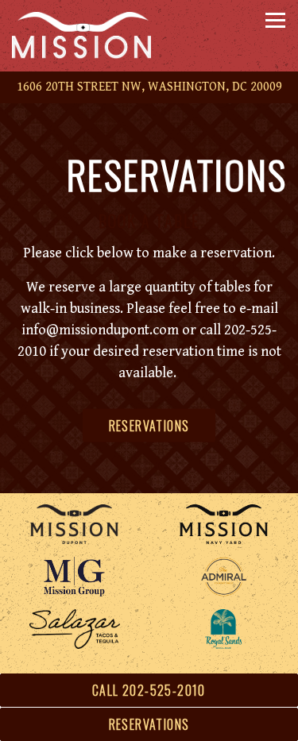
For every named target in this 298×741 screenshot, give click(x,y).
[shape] (74, 629)
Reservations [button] (149, 724)
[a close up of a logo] (224, 576)
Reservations (149, 425)
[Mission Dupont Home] (91, 36)
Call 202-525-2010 (149, 690)
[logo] (224, 629)
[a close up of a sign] (74, 576)
